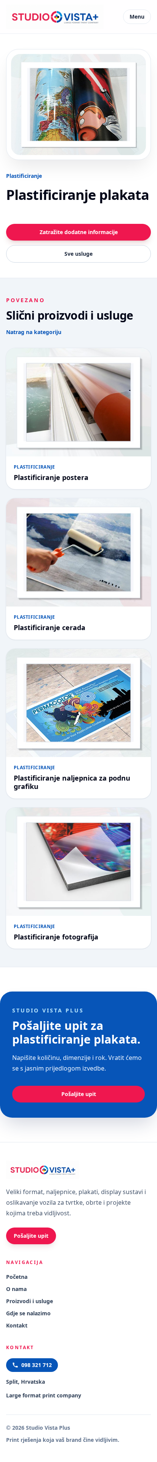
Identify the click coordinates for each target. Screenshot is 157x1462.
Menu (137, 16)
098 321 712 (36, 1365)
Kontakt (16, 1325)
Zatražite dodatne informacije (79, 232)
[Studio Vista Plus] (55, 17)
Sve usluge (78, 253)
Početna (16, 1276)
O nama (16, 1289)
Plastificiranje (24, 175)
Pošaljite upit (78, 1094)
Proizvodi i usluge (29, 1301)
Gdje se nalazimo (28, 1313)
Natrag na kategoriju (33, 332)
